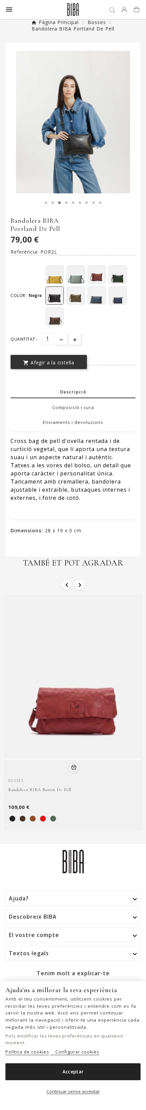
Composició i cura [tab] (73, 407)
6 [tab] (79, 202)
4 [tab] (66, 202)
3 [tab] (59, 202)
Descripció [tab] (73, 392)
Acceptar (73, 1072)
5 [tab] (73, 202)
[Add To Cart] (74, 767)
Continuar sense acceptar (73, 1091)
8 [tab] (93, 202)
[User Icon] (124, 9)
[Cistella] (137, 10)
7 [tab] (86, 202)
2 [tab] (52, 202)
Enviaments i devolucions (73, 422)
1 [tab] (45, 202)
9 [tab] (100, 202)
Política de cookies (27, 1052)
